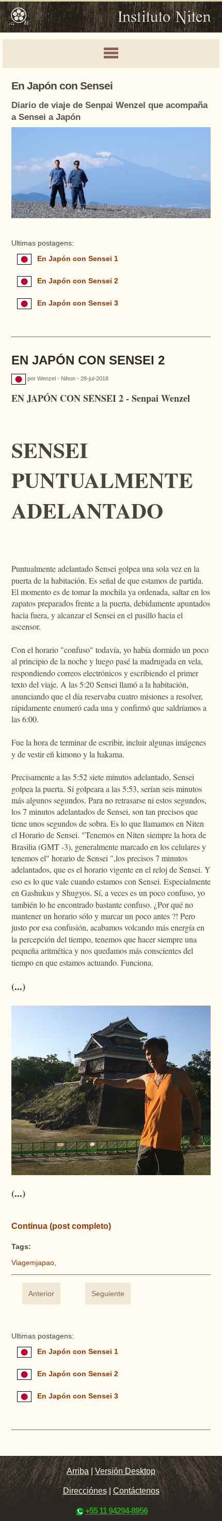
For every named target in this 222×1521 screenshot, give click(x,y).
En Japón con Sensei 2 (77, 281)
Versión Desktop (125, 1471)
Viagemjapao (32, 1263)
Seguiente (107, 1294)
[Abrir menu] (111, 53)
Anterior (41, 1294)
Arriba (78, 1471)
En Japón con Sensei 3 (77, 303)
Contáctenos (136, 1490)
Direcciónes (85, 1490)
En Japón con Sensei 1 (77, 259)
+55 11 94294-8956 (116, 1511)
